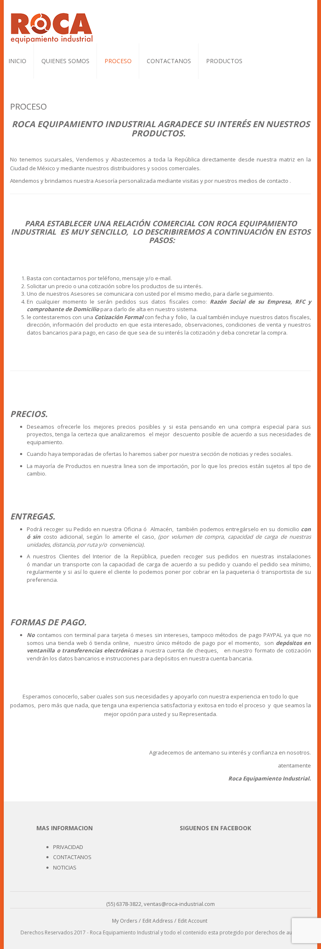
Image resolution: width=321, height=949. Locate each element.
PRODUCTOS (224, 61)
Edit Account (192, 920)
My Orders (124, 920)
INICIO (17, 61)
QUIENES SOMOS (65, 61)
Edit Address (158, 920)
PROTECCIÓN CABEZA (231, 80)
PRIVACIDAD (68, 847)
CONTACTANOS (169, 61)
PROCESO (118, 61)
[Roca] (52, 27)
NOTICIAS (64, 867)
